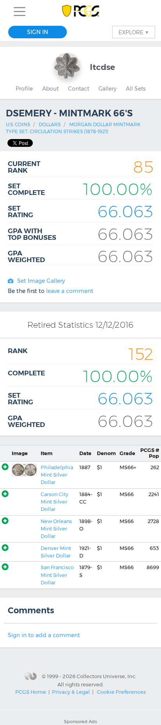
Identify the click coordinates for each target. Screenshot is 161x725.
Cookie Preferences (121, 692)
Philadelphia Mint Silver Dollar (57, 475)
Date (85, 453)
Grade (127, 453)
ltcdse (102, 67)
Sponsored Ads (80, 721)
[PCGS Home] (80, 11)
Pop (149, 453)
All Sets (135, 89)
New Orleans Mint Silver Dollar (56, 528)
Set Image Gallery (41, 280)
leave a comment (69, 291)
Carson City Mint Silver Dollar (54, 501)
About (50, 89)
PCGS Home (30, 692)
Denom (106, 453)
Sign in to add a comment (44, 635)
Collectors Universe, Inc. (106, 676)
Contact (78, 89)
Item (46, 453)
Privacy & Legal (71, 692)
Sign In (37, 32)
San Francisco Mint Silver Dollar (57, 575)
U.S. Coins (18, 124)
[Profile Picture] (67, 66)
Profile (24, 89)
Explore (133, 32)
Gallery (107, 89)
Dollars (50, 124)
